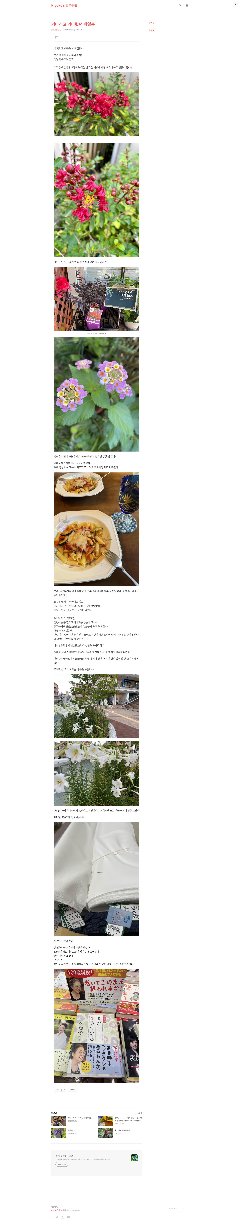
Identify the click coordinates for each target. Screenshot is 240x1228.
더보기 (139, 1112)
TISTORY (54, 1207)
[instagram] (62, 1217)
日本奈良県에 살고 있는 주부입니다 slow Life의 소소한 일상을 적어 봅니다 (83, 1159)
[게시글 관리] (64, 1090)
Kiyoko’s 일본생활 (64, 5)
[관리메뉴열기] (236, 4)
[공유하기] (61, 1090)
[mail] (74, 1217)
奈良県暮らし (56, 29)
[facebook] (52, 1217)
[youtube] (68, 1217)
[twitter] (57, 1217)
